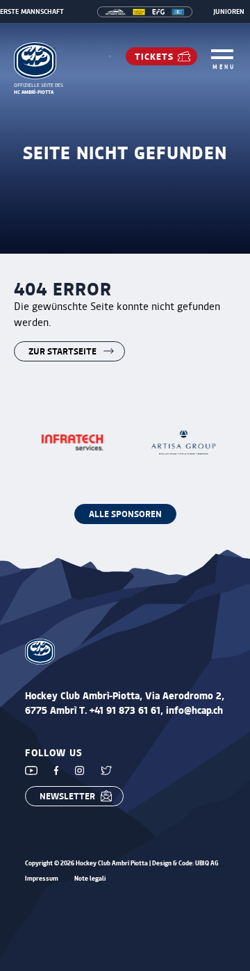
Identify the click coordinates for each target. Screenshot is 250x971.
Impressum (41, 879)
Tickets (154, 56)
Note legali (90, 879)
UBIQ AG (207, 863)
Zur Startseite (62, 351)
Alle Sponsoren (125, 513)
